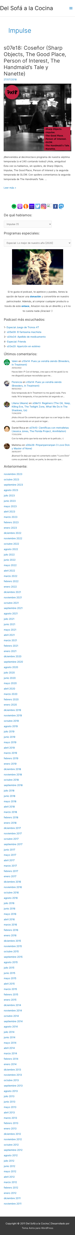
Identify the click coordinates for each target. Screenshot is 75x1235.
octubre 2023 (11, 479)
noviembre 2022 (13, 538)
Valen (15, 361)
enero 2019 (10, 763)
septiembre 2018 (13, 785)
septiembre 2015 (13, 956)
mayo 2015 (10, 978)
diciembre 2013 (12, 1069)
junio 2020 (10, 678)
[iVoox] (25, 206)
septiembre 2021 (13, 608)
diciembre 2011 (12, 1198)
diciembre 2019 (12, 710)
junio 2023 (10, 501)
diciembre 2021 (12, 592)
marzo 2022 (10, 576)
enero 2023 (10, 527)
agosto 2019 (11, 726)
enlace (25, 306)
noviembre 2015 (13, 946)
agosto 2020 (11, 667)
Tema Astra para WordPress (37, 1228)
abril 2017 (9, 860)
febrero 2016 (11, 930)
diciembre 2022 (12, 533)
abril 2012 (9, 1176)
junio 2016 (9, 908)
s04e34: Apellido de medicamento (26, 336)
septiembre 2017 (13, 844)
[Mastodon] (61, 206)
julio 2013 (9, 1096)
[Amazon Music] (31, 206)
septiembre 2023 (13, 484)
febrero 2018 (11, 817)
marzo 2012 (10, 1182)
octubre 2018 (11, 779)
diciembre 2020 (12, 656)
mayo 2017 (10, 854)
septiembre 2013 (13, 1085)
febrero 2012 (11, 1187)
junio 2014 (9, 1037)
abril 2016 (9, 919)
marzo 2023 (10, 517)
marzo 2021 (10, 640)
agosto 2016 (11, 898)
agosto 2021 (11, 613)
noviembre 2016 (13, 887)
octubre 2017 (11, 838)
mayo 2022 (10, 565)
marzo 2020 (10, 694)
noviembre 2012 (13, 1139)
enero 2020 (10, 704)
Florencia (17, 382)
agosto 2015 (11, 962)
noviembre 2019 (13, 715)
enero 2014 (10, 1064)
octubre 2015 (11, 951)
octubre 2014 (11, 1016)
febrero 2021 (11, 645)
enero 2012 (10, 1193)
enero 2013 (10, 1128)
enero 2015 (10, 999)
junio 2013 (9, 1101)
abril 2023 (9, 511)
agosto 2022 (11, 549)
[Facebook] (55, 206)
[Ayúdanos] (37, 266)
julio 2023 (9, 495)
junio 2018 (9, 796)
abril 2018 (9, 806)
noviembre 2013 (13, 1074)
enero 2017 (10, 876)
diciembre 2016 (12, 881)
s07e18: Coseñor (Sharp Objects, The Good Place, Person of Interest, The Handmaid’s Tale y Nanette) (35, 61)
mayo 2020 (10, 683)
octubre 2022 (11, 543)
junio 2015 (9, 973)
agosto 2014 (11, 1026)
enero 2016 (10, 935)
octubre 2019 (11, 720)
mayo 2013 (10, 1107)
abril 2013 (9, 1112)
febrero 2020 (11, 699)
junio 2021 (9, 624)
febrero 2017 (11, 871)
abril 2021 (9, 635)
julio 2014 (9, 1032)
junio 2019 (9, 736)
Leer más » (10, 187)
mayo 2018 (10, 801)
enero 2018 (10, 822)
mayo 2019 (10, 742)
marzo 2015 (10, 989)
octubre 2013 (11, 1080)
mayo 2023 (10, 506)
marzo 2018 (10, 812)
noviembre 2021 (13, 597)
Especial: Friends (16, 341)
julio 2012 (9, 1160)
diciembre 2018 (12, 769)
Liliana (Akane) (20, 403)
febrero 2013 (11, 1123)
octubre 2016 (11, 892)
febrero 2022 (11, 581)
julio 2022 (9, 554)
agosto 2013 (11, 1091)
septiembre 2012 (13, 1150)
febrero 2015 (11, 994)
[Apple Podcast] (19, 206)
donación (35, 296)
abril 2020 (9, 688)
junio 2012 (9, 1166)
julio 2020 (9, 672)
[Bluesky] (49, 206)
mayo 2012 (10, 1171)
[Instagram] (43, 206)
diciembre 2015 (12, 940)
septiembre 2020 (13, 661)
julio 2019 (9, 731)
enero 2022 (10, 586)
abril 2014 (9, 1048)
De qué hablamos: (18, 215)
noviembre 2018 (13, 774)
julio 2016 (9, 903)
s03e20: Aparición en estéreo (23, 346)
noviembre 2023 (13, 474)
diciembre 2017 (12, 828)
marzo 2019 (10, 753)
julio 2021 (9, 619)
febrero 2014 (11, 1058)
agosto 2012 (11, 1155)
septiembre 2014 (13, 1021)
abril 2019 (9, 747)
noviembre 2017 (13, 833)
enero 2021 (10, 651)
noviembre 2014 (13, 1010)
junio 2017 (9, 849)
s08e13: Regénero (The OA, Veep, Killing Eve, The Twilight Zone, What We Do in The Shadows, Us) (41, 407)
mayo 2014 (10, 1042)
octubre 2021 (11, 602)
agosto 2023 (11, 490)
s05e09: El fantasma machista (24, 332)
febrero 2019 (11, 758)
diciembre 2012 (12, 1134)
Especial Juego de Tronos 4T (23, 327)
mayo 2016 (10, 914)
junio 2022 (10, 559)
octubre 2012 (11, 1144)
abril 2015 (9, 983)
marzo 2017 (10, 865)
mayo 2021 (10, 629)
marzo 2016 (10, 924)
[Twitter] (37, 206)
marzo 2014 (10, 1053)
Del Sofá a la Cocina (26, 8)
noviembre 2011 (12, 1203)
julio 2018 (9, 790)
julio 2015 (9, 967)
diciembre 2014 (12, 1005)
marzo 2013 (10, 1117)
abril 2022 (9, 570)
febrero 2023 (11, 522)
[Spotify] (14, 206)
